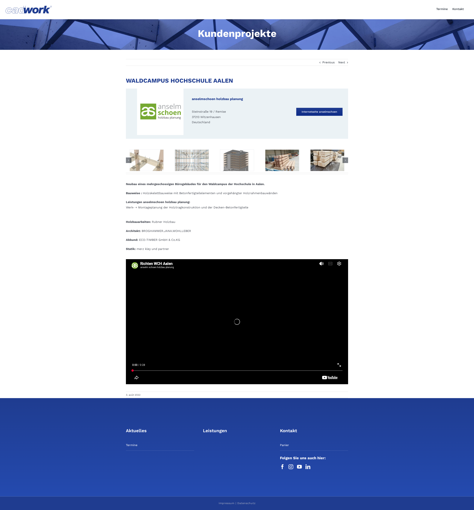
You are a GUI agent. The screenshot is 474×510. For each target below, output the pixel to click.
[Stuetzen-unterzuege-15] (237, 151)
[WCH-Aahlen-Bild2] (282, 151)
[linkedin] (308, 466)
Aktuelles (136, 430)
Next (341, 62)
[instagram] (290, 466)
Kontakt (288, 430)
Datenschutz (246, 503)
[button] (128, 160)
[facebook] (282, 466)
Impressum (226, 503)
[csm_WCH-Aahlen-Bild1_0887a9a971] (146, 151)
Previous (328, 62)
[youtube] (299, 466)
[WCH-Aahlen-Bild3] (327, 151)
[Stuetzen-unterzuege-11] (192, 151)
